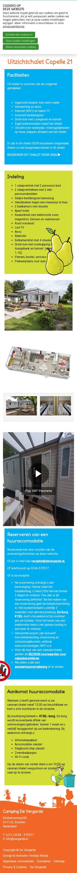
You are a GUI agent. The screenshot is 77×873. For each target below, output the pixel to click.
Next (68, 408)
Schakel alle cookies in (19, 34)
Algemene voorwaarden (18, 861)
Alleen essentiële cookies (21, 47)
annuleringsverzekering (31, 667)
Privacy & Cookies (15, 867)
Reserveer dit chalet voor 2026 (32, 155)
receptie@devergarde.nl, (48, 561)
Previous (9, 408)
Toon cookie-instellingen (20, 40)
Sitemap (59, 861)
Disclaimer (44, 861)
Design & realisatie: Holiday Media (25, 855)
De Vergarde (38, 867)
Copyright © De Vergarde (19, 850)
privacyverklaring (13, 26)
